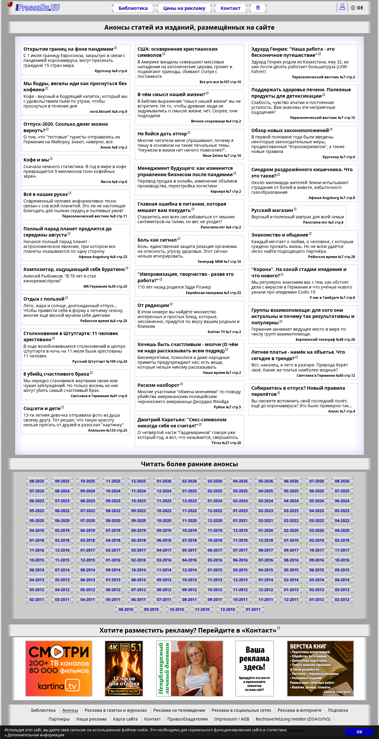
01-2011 (253, 609)
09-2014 (113, 569)
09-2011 (215, 599)
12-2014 (189, 569)
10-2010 (177, 609)
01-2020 (266, 530)
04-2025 (266, 490)
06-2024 (342, 500)
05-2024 (316, 500)
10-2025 (87, 481)
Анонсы (70, 710)
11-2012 (240, 589)
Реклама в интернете (300, 710)
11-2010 (202, 609)
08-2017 (266, 550)
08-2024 (62, 490)
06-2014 (37, 569)
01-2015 (215, 569)
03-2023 (291, 510)
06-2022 (62, 510)
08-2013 (138, 579)
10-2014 (138, 569)
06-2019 (87, 530)
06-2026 (291, 481)
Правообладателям (187, 719)
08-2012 (164, 589)
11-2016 (37, 550)
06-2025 (316, 490)
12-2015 (87, 560)
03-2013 (342, 589)
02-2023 (266, 510)
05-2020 (37, 520)
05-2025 (291, 490)
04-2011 (87, 599)
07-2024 (37, 490)
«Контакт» (259, 630)
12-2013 (240, 579)
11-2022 (189, 510)
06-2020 (62, 520)
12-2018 (266, 540)
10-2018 (215, 540)
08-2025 (37, 481)
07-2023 (62, 500)
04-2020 (342, 530)
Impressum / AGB (231, 719)
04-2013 (37, 579)
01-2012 (316, 599)
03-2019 (342, 540)
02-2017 (113, 550)
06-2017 (215, 550)
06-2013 (87, 579)
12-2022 (215, 510)
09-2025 (62, 481)
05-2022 (37, 510)
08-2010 (126, 609)
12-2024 (164, 490)
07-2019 (113, 530)
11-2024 (138, 490)
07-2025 (342, 490)
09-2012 (189, 589)
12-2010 (227, 609)
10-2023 (138, 500)
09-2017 (291, 550)
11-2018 (240, 540)
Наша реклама (91, 719)
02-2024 (240, 500)
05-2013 (62, 579)
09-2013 (164, 579)
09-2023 (113, 500)
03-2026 (215, 481)
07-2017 (240, 550)
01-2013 (291, 589)
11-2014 (164, 569)
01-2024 (215, 500)
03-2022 (316, 520)
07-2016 (266, 560)
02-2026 (189, 481)
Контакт (231, 8)
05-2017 (189, 550)
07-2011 (164, 599)
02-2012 (342, 599)
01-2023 (240, 510)
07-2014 (62, 569)
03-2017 (138, 550)
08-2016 (291, 560)
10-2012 (215, 589)
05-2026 (266, 481)
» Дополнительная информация (34, 734)
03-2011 (62, 599)
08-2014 (87, 569)
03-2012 (37, 589)
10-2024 (113, 490)
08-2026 (342, 481)
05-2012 (87, 589)
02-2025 (215, 490)
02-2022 (291, 520)
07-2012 (138, 589)
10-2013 (189, 579)
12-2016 (62, 550)
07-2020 (87, 520)
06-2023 (37, 500)
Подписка (338, 710)
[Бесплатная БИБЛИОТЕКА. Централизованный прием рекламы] (37, 8)
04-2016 (189, 560)
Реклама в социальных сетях (241, 710)
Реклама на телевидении (179, 710)
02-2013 (316, 589)
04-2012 (62, 589)
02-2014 (291, 579)
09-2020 (138, 520)
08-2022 (113, 510)
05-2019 (62, 530)
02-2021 (266, 520)
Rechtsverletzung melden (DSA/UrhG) (293, 719)
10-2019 (189, 530)
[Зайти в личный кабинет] (342, 7)
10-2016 (342, 560)
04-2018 (113, 540)
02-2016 (138, 560)
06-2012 (113, 589)
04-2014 (342, 579)
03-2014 (316, 579)
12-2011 (291, 599)
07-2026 (316, 481)
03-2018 (87, 540)
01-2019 (291, 540)
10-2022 (164, 510)
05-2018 (138, 540)
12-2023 (189, 500)
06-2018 (164, 540)
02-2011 (37, 599)
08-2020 (113, 520)
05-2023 (342, 510)
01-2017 (87, 550)
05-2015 (291, 569)
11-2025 (113, 481)
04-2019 (37, 530)
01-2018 (37, 540)
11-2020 (189, 520)
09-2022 (138, 510)
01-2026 (164, 481)
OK (359, 731)
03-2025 (240, 490)
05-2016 (215, 560)
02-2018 (62, 540)
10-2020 (164, 520)
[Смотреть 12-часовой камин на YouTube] (124, 668)
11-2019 (215, 530)
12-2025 (138, 481)
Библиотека (133, 8)
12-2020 (215, 520)
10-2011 (240, 599)
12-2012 (266, 589)
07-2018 (189, 540)
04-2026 (240, 481)
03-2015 (240, 569)
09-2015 (342, 569)
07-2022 (87, 510)
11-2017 (342, 550)
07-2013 (113, 579)
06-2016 (240, 560)
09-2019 (164, 530)
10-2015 (37, 560)
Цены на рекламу (184, 8)
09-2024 (87, 490)
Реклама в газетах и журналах (116, 710)
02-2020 (291, 530)
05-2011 (113, 599)
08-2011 (189, 599)
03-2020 (316, 530)
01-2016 (113, 560)
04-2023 (316, 510)
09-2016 (316, 560)
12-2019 (240, 530)
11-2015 (62, 560)
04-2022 (342, 520)
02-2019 (316, 540)
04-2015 (266, 569)
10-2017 (316, 550)
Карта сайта (125, 719)
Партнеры (59, 719)
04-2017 (164, 550)
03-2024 (266, 500)
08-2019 (138, 530)
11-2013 (215, 579)
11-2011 (266, 599)
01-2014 (266, 579)
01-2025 (189, 490)
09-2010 (151, 609)
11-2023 (164, 500)
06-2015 (316, 569)
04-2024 (291, 500)
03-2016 (164, 560)
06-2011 (138, 599)
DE (360, 7)
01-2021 (240, 520)
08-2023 (87, 500)
